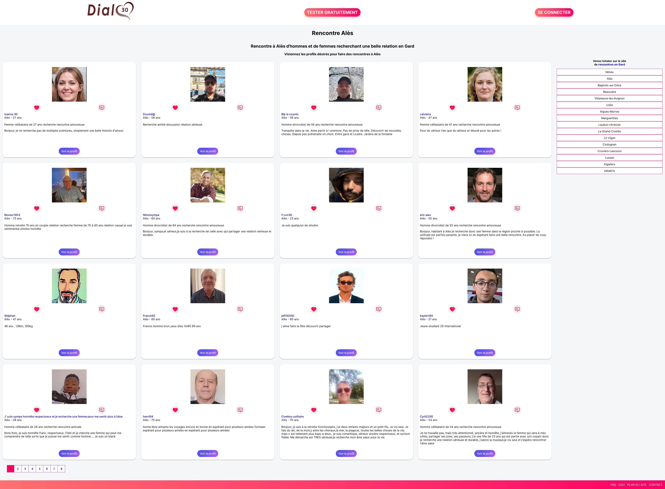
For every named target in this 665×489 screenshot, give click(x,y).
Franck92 (149, 315)
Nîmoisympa (151, 215)
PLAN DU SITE (636, 484)
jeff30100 (287, 315)
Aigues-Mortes (609, 111)
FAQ (613, 484)
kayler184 (426, 315)
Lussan (609, 157)
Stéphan (9, 315)
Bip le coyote (289, 114)
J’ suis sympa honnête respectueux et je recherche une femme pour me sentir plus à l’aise (63, 416)
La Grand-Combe (609, 131)
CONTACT (655, 484)
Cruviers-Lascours (610, 151)
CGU (621, 484)
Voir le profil (69, 151)
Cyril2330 (426, 416)
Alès (609, 78)
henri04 (148, 416)
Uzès (609, 105)
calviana (425, 114)
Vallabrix (609, 170)
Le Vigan (609, 138)
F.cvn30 (286, 215)
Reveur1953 (12, 215)
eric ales (425, 215)
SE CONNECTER (554, 12)
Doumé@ (149, 114)
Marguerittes (609, 118)
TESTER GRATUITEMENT (332, 12)
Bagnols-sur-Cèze (609, 85)
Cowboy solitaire (292, 416)
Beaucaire (609, 92)
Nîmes (609, 72)
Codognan (609, 144)
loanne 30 (10, 114)
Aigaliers (609, 164)
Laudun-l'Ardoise (609, 124)
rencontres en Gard (611, 64)
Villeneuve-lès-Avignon (609, 98)
